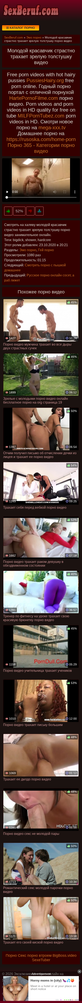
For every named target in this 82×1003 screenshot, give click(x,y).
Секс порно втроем (35, 955)
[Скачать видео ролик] (39, 211)
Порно (11, 955)
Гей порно (46, 250)
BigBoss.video (65, 955)
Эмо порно (27, 250)
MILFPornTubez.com (41, 116)
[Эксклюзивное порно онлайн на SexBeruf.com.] (30, 10)
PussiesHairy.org (45, 80)
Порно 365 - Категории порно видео (41, 148)
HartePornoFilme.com (33, 98)
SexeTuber (41, 960)
